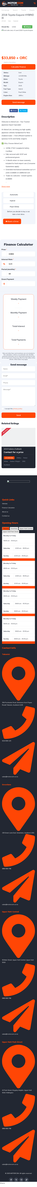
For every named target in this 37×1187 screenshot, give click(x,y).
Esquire (32, 10)
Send (18, 415)
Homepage (5, 10)
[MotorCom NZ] (13, 3)
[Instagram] (21, 1180)
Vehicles (5, 504)
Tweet (24, 111)
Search (15, 10)
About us (5, 512)
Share (15, 111)
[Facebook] (11, 1180)
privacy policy (17, 409)
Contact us (5, 516)
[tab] (5, 528)
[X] (16, 1180)
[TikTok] (26, 1180)
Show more (6, 186)
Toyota (23, 10)
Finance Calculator (8, 508)
